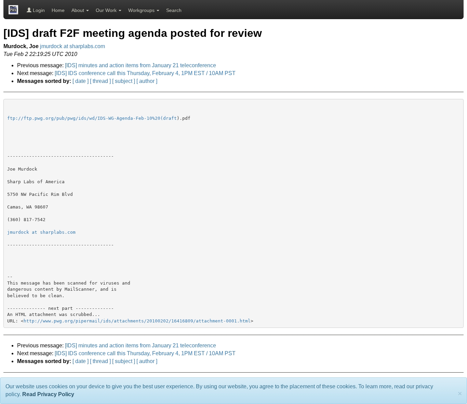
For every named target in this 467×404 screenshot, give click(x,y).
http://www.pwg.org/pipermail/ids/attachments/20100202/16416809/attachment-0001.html (137, 320)
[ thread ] (100, 81)
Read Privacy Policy (48, 394)
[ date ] (80, 81)
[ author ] (146, 81)
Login (38, 10)
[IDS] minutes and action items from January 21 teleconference (140, 65)
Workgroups (142, 10)
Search (174, 10)
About (78, 10)
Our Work (107, 10)
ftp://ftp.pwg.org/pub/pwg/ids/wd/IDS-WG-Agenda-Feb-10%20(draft (92, 118)
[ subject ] (123, 81)
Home (58, 10)
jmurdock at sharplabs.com (72, 46)
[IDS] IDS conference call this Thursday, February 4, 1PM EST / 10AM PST (145, 73)
